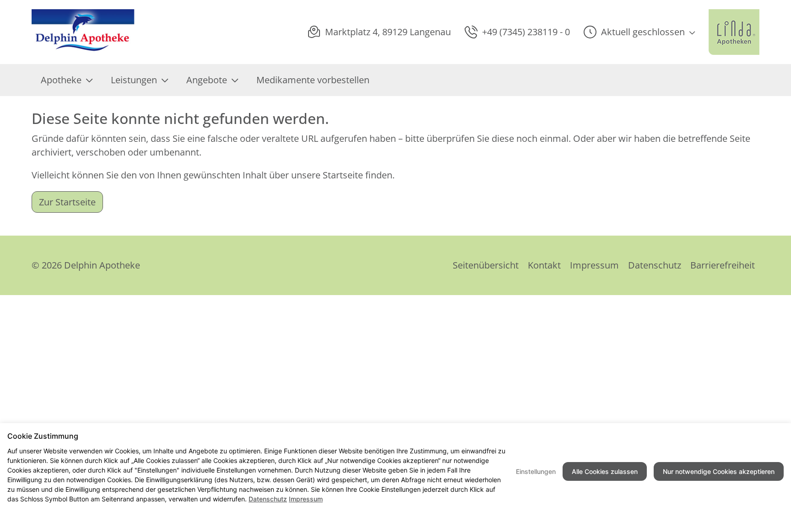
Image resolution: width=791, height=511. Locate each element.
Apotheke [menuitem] (61, 80)
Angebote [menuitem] (206, 80)
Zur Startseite (67, 202)
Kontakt (544, 265)
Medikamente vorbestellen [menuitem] (312, 80)
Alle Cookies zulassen (605, 471)
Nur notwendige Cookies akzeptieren (719, 471)
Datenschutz (654, 265)
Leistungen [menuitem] (134, 80)
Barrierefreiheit (722, 265)
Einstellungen (536, 471)
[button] (639, 32)
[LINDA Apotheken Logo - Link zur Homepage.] (734, 32)
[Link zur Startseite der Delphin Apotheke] (84, 32)
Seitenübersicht (486, 265)
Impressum (594, 265)
